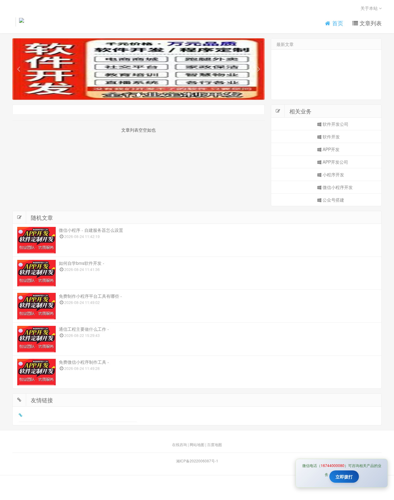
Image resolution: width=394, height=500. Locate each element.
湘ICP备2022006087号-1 (197, 460)
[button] (18, 69)
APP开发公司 (334, 162)
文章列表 (370, 23)
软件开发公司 (334, 124)
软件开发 (330, 136)
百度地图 (214, 444)
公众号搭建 (332, 200)
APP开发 (330, 149)
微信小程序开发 (337, 187)
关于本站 (369, 8)
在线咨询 (179, 444)
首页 (337, 23)
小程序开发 (332, 174)
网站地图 (197, 444)
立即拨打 (344, 476)
